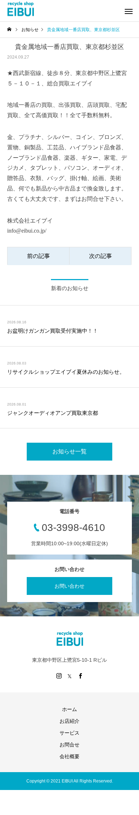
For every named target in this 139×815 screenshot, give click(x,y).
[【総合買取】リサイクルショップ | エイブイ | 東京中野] (20, 9)
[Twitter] (69, 675)
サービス (69, 733)
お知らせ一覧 (69, 451)
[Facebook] (80, 675)
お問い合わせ (69, 586)
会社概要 (69, 756)
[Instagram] (58, 675)
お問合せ (69, 744)
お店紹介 (69, 721)
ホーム (69, 709)
